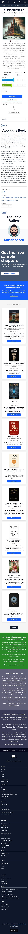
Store (4, 750)
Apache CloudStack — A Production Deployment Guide (14, 326)
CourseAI (3, 787)
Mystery (12, 200)
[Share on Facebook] (4, 192)
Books (3, 5)
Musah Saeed (15, 41)
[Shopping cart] (19, 2)
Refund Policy (4, 909)
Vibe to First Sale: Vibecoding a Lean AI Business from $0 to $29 (14, 470)
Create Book (4, 825)
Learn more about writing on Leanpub (14, 664)
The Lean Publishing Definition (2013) (9, 896)
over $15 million (21, 659)
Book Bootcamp (5, 806)
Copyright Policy (5, 906)
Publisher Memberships (6, 814)
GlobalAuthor (4, 789)
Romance (16, 197)
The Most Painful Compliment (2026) (9, 889)
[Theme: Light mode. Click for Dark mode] (14, 2)
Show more (14, 627)
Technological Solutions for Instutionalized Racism (14, 540)
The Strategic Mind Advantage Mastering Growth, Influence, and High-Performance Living (14, 505)
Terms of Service (5, 904)
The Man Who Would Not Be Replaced (14, 363)
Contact (3, 866)
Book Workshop (4, 804)
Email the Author (7, 206)
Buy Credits (4, 879)
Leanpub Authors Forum (6, 840)
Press (2, 868)
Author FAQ (3, 836)
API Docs (3, 847)
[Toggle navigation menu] (26, 119)
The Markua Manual (5, 845)
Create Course (4, 828)
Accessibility (4, 856)
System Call (14, 401)
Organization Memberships (7, 812)
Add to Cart (12, 96)
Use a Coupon (4, 779)
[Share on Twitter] (2, 192)
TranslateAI (3, 798)
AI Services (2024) (5, 893)
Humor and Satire (5, 200)
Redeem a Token (5, 781)
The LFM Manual (5, 843)
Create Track (4, 830)
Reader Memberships (6, 878)
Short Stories (23, 197)
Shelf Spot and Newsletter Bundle (9, 794)
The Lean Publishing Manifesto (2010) (10, 898)
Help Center (4, 883)
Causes (3, 855)
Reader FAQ (4, 881)
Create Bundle (4, 827)
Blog (2, 865)
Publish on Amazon (5, 796)
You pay (4, 89)
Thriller (17, 200)
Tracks (24, 5)
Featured (3, 769)
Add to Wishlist (12, 100)
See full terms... (14, 296)
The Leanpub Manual (6, 842)
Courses (17, 5)
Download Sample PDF (10, 273)
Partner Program (5, 853)
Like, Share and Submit (14, 575)
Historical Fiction (9, 197)
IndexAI (3, 791)
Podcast (3, 778)
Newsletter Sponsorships (7, 792)
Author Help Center (5, 838)
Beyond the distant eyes (14, 609)
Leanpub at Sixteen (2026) (7, 891)
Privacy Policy (4, 907)
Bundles (10, 5)
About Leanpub (4, 863)
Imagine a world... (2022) (7, 894)
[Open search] (8, 2)
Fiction (2, 197)
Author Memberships (6, 823)
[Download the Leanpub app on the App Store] (14, 930)
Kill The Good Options (14, 437)
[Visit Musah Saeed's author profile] (14, 230)
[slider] (13, 80)
